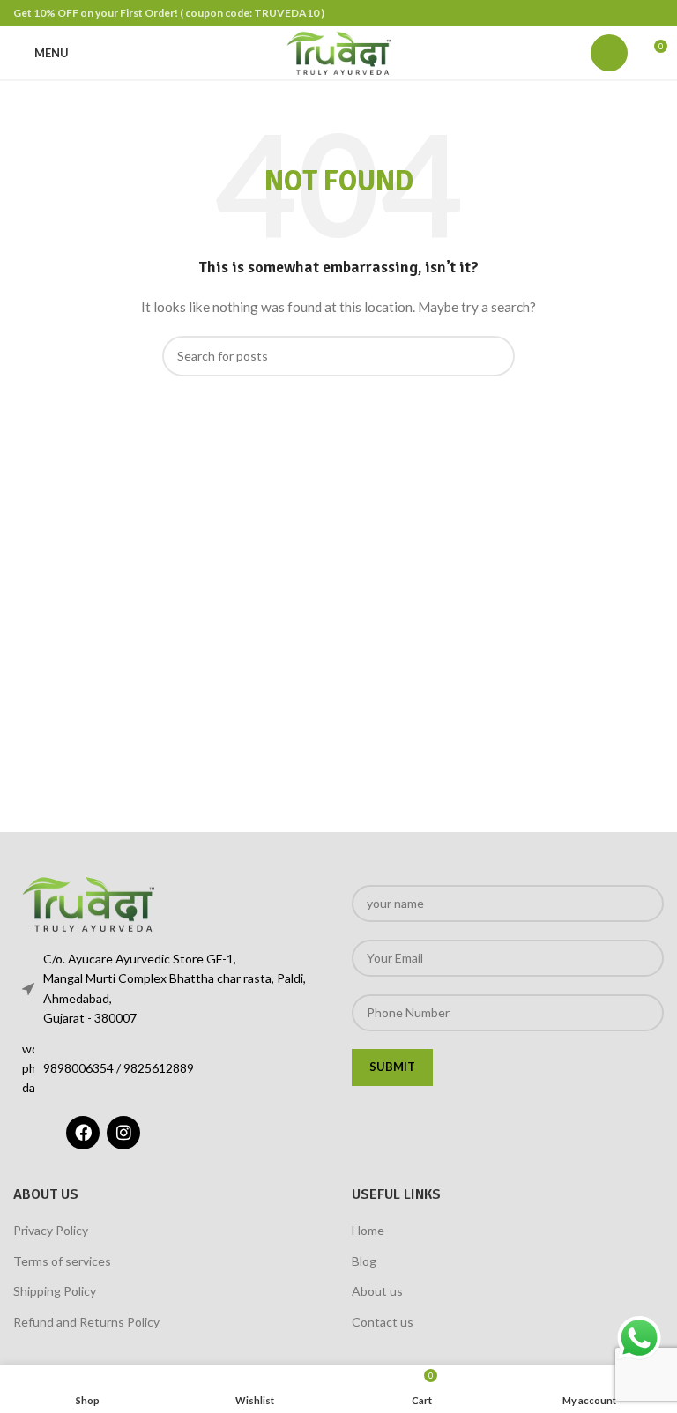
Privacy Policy (50, 1230)
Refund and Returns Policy (86, 1321)
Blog (364, 1260)
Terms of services (62, 1260)
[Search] (609, 53)
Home (368, 1230)
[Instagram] (123, 1132)
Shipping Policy (54, 1290)
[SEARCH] (494, 356)
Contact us (382, 1321)
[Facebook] (83, 1132)
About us (377, 1290)
